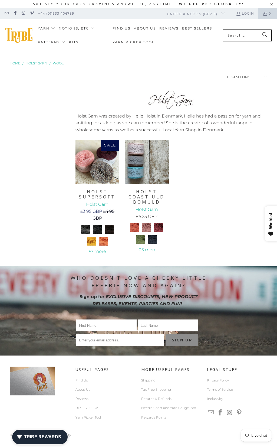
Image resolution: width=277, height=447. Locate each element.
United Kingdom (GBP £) (192, 14)
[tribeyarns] (18, 35)
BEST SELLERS (87, 408)
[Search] (265, 35)
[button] (46, 28)
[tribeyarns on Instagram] (23, 13)
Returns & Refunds (156, 399)
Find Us (81, 380)
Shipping (148, 380)
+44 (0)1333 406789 (56, 13)
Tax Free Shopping (156, 389)
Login (248, 13)
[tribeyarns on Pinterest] (31, 13)
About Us (82, 389)
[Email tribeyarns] (6, 13)
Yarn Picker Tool (88, 417)
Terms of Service (220, 389)
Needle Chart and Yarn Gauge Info (168, 408)
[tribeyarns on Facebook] (14, 13)
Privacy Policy (218, 380)
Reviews (81, 399)
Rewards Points (153, 417)
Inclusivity (215, 399)
